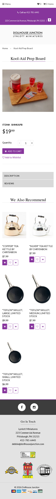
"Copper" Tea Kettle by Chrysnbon (10, 249)
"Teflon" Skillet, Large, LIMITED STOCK (12, 313)
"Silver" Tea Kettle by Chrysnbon (41, 248)
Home (5, 48)
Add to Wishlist (13, 157)
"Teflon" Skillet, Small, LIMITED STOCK (12, 377)
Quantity (7, 142)
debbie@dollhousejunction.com (28, 444)
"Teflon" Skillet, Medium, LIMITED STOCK (39, 313)
